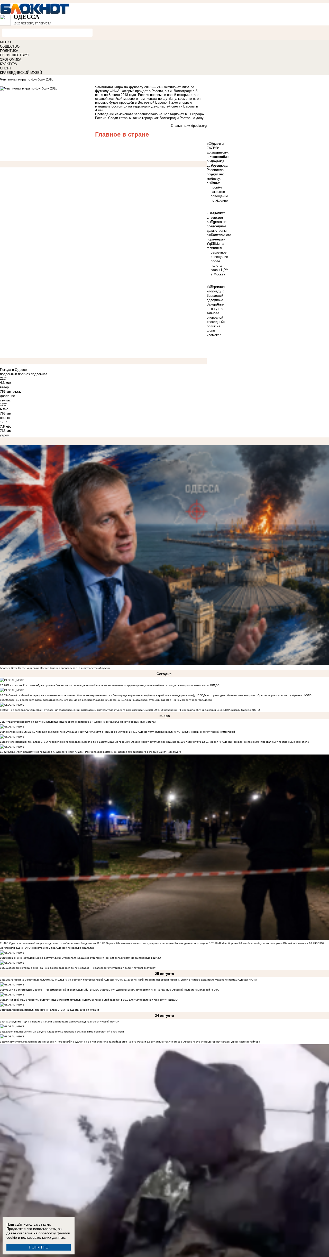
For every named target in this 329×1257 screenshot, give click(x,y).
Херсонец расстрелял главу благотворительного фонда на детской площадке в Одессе (62, 699)
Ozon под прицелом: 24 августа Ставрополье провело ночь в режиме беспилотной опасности (65, 1031)
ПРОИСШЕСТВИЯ (14, 55)
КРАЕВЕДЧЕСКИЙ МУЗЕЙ (21, 73)
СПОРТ (5, 68)
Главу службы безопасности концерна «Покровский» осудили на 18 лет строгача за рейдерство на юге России (77, 1041)
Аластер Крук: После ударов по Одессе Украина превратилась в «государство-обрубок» (55, 668)
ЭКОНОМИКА (10, 59)
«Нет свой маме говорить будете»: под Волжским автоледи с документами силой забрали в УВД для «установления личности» (87, 999)
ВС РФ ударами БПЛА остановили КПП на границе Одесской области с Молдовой (158, 989)
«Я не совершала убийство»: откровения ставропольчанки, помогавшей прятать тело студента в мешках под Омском (80, 709)
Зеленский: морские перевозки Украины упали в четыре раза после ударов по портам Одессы (189, 979)
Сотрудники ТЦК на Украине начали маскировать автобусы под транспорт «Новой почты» (63, 1021)
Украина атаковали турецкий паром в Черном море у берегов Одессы (168, 699)
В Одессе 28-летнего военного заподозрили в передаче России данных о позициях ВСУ (158, 943)
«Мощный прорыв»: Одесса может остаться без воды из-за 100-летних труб (153, 741)
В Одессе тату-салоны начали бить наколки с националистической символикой (185, 731)
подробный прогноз (15, 374)
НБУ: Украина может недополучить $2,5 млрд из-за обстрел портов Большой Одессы (60, 979)
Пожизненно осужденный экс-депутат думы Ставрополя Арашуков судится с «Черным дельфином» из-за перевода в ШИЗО (84, 957)
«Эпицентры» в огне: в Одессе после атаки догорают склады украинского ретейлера (207, 1041)
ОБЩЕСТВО (10, 46)
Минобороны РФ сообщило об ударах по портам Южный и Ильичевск (265, 943)
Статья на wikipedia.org (189, 126)
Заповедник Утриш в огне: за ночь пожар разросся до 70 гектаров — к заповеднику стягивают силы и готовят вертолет (81, 967)
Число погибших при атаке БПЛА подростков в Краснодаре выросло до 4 (52, 741)
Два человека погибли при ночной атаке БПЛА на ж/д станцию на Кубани (53, 1009)
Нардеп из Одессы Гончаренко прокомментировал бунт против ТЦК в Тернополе (259, 741)
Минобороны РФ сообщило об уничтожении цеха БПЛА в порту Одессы (206, 709)
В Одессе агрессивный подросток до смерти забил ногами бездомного (51, 943)
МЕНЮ (5, 42)
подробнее (39, 374)
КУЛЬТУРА (8, 64)
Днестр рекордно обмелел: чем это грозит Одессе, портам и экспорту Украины (252, 695)
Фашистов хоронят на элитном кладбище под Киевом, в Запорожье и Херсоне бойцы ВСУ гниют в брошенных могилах (81, 721)
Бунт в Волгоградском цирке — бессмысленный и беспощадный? (47, 989)
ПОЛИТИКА (9, 51)
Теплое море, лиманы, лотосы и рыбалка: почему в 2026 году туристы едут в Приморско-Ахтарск (67, 731)
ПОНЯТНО (39, 1247)
